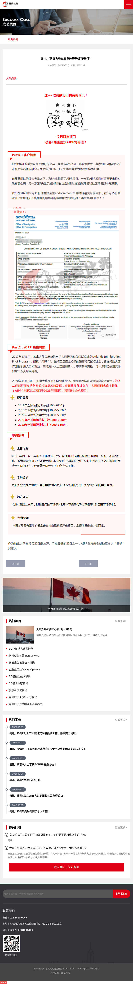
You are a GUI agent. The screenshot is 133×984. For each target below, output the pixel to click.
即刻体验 (121, 893)
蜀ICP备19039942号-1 (88, 968)
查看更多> (121, 620)
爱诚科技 (65, 973)
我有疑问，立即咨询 (66, 867)
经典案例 (13, 39)
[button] (9, 595)
